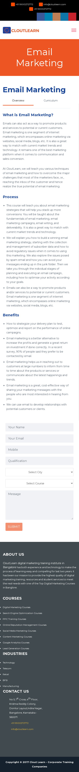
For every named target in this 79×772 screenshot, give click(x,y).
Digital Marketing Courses (16, 607)
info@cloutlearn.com (55, 4)
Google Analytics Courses (16, 642)
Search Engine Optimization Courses (22, 613)
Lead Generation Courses (16, 648)
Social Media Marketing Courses (19, 630)
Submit (14, 526)
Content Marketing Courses (17, 636)
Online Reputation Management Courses (24, 624)
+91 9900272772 (24, 4)
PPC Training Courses (14, 619)
